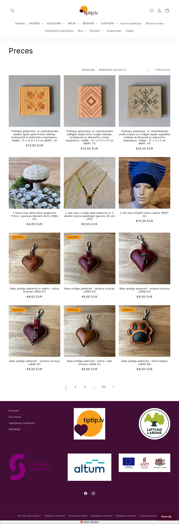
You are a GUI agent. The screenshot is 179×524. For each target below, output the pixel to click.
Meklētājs (14, 429)
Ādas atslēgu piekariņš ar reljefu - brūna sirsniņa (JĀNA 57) (34, 290)
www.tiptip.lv (33, 516)
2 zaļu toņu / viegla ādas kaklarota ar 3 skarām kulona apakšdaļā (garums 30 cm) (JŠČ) (89, 215)
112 (104, 386)
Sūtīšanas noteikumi (126, 516)
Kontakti (14, 410)
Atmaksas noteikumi (55, 516)
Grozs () (166, 516)
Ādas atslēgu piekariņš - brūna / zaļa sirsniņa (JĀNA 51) (89, 363)
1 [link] (66, 386)
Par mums (15, 416)
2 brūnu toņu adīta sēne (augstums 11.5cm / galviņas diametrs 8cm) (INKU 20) (34, 215)
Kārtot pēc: (88, 69)
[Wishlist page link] (151, 10)
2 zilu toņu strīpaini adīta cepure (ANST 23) (144, 214)
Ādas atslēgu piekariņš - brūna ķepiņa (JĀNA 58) (144, 363)
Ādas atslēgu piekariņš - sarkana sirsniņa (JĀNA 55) (34, 363)
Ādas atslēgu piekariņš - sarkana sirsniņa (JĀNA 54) (144, 290)
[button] (12, 11)
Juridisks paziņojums (150, 516)
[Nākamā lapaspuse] (113, 387)
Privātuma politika (78, 516)
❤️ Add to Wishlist (89, 522)
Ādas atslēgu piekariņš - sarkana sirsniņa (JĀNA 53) (89, 290)
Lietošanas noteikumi (22, 423)
